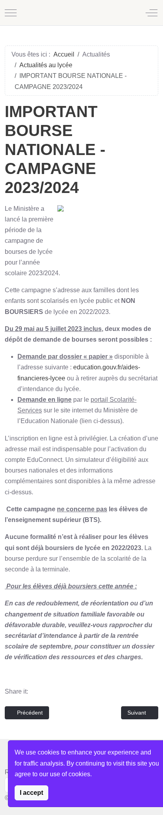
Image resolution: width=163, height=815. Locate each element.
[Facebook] (38, 691)
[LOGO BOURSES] (106, 233)
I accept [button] (31, 792)
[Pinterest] (81, 691)
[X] (53, 691)
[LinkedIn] (67, 691)
